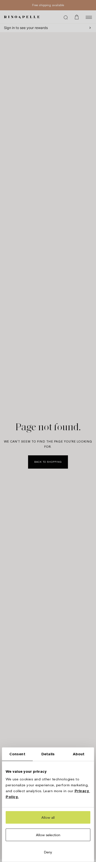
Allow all (48, 817)
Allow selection (48, 834)
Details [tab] (48, 754)
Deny (48, 852)
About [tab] (79, 754)
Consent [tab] (17, 754)
